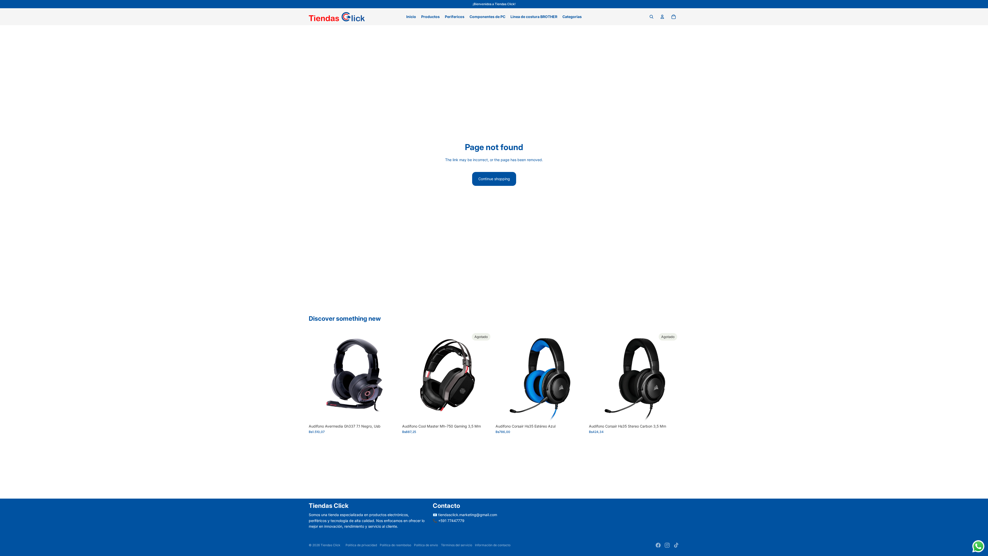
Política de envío (426, 545)
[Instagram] (667, 545)
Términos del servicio (456, 545)
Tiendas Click (330, 545)
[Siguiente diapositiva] (484, 376)
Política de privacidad (361, 545)
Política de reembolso (395, 545)
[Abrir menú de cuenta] (662, 16)
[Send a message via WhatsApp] (978, 546)
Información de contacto (492, 545)
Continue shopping (494, 179)
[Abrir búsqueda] (651, 16)
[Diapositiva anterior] (410, 376)
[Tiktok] (676, 545)
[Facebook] (658, 545)
